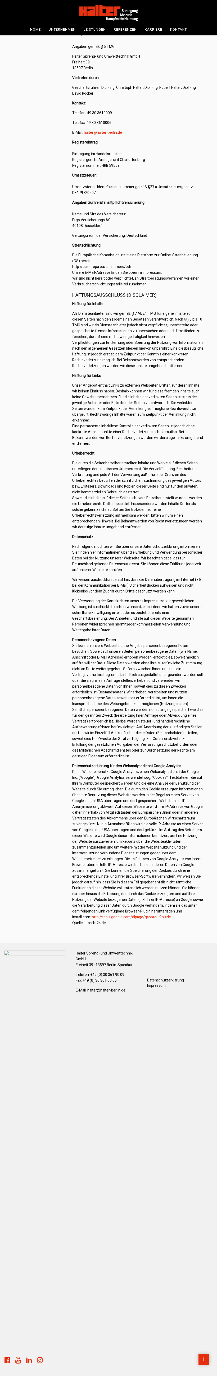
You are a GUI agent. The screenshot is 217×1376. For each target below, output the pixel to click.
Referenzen (125, 29)
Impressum (156, 985)
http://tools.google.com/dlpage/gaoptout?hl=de (131, 917)
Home (35, 29)
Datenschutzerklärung (165, 980)
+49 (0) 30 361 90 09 (107, 974)
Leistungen (95, 29)
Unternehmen (62, 29)
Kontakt (178, 29)
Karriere (153, 29)
